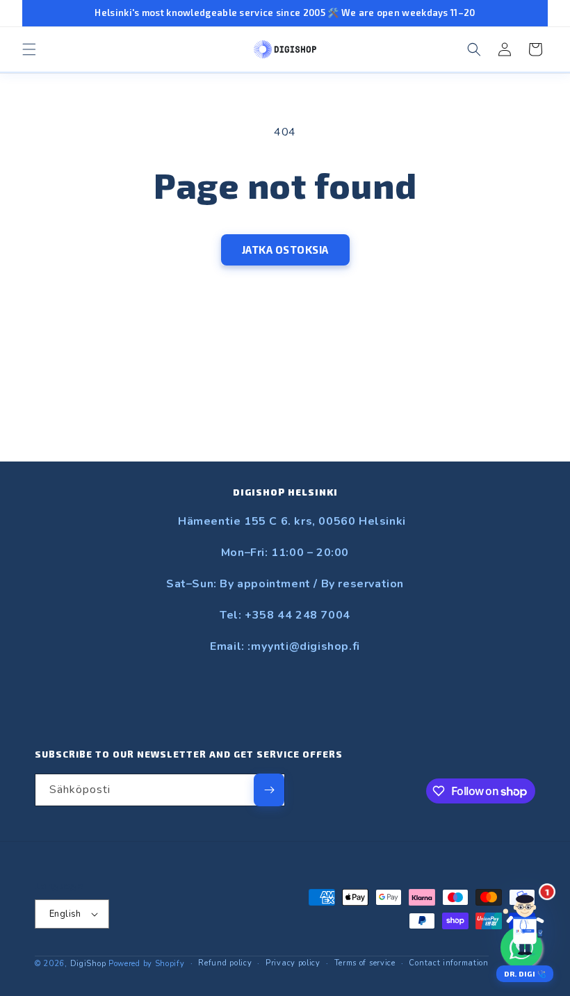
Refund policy (225, 963)
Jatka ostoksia (285, 249)
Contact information (448, 963)
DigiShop (88, 963)
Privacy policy (293, 963)
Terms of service (365, 963)
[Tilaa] (269, 790)
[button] (29, 49)
